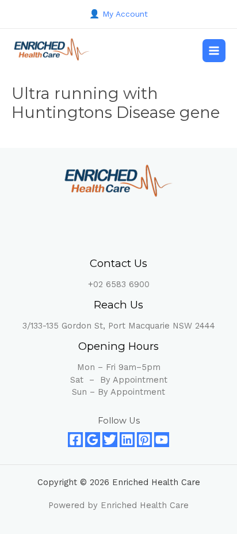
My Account (125, 13)
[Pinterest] (144, 439)
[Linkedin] (127, 439)
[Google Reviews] (92, 439)
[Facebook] (75, 439)
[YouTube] (161, 439)
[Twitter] (109, 439)
